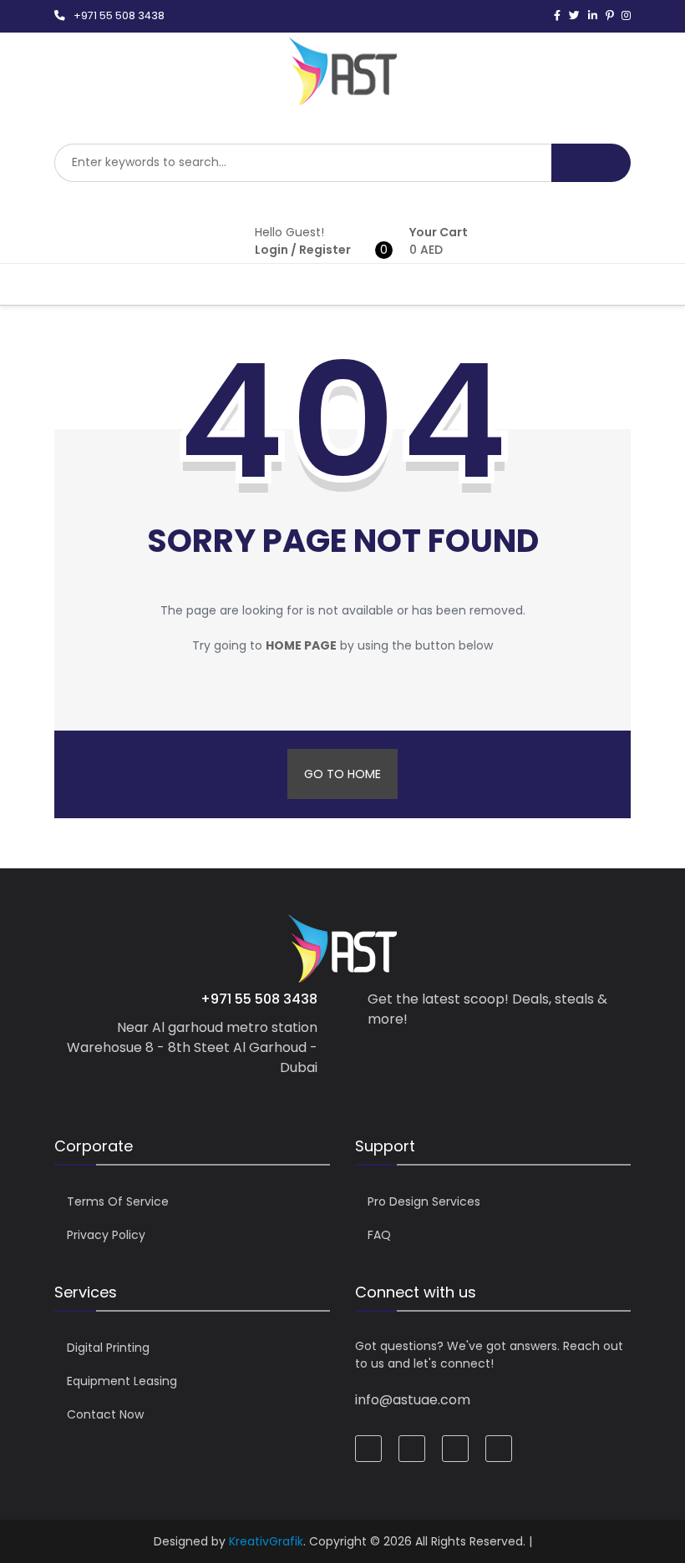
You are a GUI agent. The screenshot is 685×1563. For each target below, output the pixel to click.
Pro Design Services (424, 1201)
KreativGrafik (266, 1541)
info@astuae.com (412, 1399)
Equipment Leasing (122, 1381)
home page (301, 645)
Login (271, 249)
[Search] (591, 163)
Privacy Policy (106, 1235)
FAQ (379, 1235)
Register (325, 249)
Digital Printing (108, 1347)
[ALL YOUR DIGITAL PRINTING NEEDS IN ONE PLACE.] (342, 97)
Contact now (105, 1414)
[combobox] (302, 163)
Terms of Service (118, 1201)
